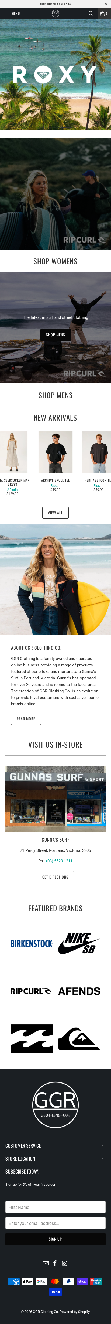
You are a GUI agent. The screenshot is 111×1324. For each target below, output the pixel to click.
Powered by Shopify (75, 1312)
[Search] (91, 13)
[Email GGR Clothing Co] (46, 1264)
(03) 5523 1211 (59, 861)
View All (55, 512)
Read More (26, 718)
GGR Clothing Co (45, 1312)
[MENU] (2, 13)
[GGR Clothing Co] (55, 13)
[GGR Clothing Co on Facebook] (55, 1264)
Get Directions (55, 877)
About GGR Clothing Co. (36, 647)
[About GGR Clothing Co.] (55, 579)
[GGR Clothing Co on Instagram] (65, 1264)
